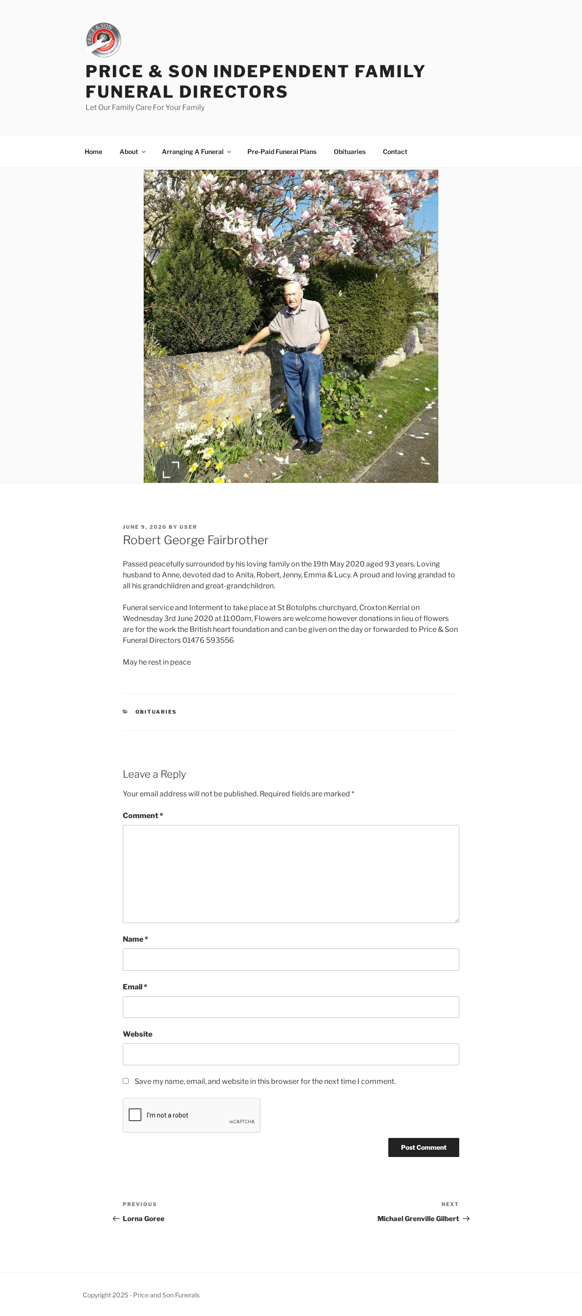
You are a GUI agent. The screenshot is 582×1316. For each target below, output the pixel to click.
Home (93, 151)
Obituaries (350, 151)
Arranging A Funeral (193, 151)
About (129, 151)
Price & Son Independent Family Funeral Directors (255, 81)
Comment (143, 815)
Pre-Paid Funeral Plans (281, 151)
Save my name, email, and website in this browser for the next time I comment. (265, 1081)
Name (135, 939)
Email (135, 987)
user (188, 527)
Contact (395, 151)
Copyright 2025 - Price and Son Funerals (141, 1295)
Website (137, 1034)
